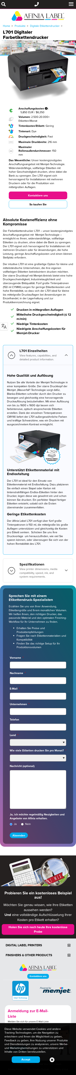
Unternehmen (19, 704)
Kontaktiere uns (38, 195)
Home (6, 26)
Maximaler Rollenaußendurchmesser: (35, 149)
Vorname (17, 658)
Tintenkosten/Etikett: (32, 126)
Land (14, 735)
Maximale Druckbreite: (33, 142)
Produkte (20, 26)
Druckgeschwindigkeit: (33, 136)
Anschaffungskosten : (34, 108)
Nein (28, 824)
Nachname (18, 673)
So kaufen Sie (38, 204)
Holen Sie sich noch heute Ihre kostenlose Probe (38, 929)
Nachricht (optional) (22, 766)
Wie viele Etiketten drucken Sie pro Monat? (38, 750)
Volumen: (25, 117)
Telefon (14, 719)
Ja (15, 824)
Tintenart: (25, 131)
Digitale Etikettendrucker (45, 26)
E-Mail (15, 689)
